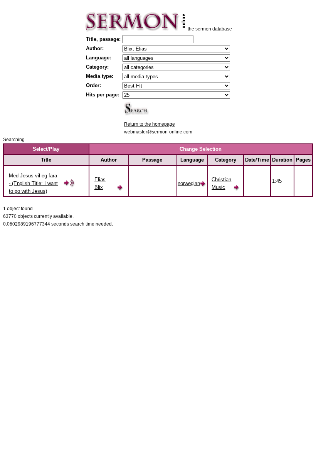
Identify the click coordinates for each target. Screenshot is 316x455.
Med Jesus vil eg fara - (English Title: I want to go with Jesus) (33, 183)
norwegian (189, 183)
